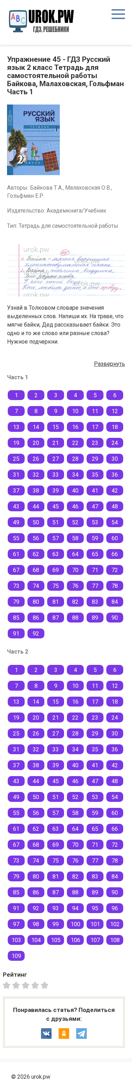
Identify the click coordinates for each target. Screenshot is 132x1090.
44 (36, 506)
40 (75, 490)
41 (95, 490)
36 (115, 474)
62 (36, 554)
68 (36, 570)
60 (115, 538)
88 (75, 617)
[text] (45, 985)
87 (55, 617)
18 (115, 427)
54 (115, 522)
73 (16, 586)
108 (115, 940)
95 (95, 908)
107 (95, 940)
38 (36, 490)
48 (115, 506)
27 (55, 458)
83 (95, 601)
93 (55, 908)
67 (16, 570)
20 (36, 443)
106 (75, 940)
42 (115, 490)
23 (95, 443)
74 (36, 586)
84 (115, 601)
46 (75, 506)
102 (115, 924)
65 (95, 554)
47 (95, 506)
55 (16, 538)
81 (55, 601)
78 (115, 586)
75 (55, 586)
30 (115, 458)
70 (75, 570)
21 (55, 443)
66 (115, 554)
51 (55, 522)
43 (16, 506)
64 (75, 554)
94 (75, 908)
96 (115, 908)
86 (36, 617)
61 (16, 554)
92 (36, 633)
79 (16, 601)
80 (36, 601)
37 (16, 490)
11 (95, 411)
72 (115, 570)
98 (36, 924)
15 (55, 427)
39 (55, 490)
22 (75, 443)
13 (16, 427)
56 (36, 538)
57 (55, 538)
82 (75, 601)
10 (75, 411)
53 (95, 522)
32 (36, 474)
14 (36, 427)
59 (95, 538)
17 (95, 427)
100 (75, 924)
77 (95, 586)
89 (95, 617)
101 (95, 924)
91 (16, 633)
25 (16, 458)
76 (75, 586)
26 (36, 458)
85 (16, 617)
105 (56, 940)
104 (36, 940)
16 (75, 427)
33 (55, 474)
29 (95, 458)
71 (95, 570)
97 (16, 924)
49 (16, 522)
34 (75, 474)
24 (115, 443)
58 (75, 538)
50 (36, 522)
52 (75, 522)
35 (95, 474)
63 (55, 554)
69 (55, 570)
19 (16, 443)
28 (75, 458)
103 (16, 940)
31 (16, 474)
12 (115, 411)
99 (55, 924)
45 (55, 506)
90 (115, 617)
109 (16, 956)
